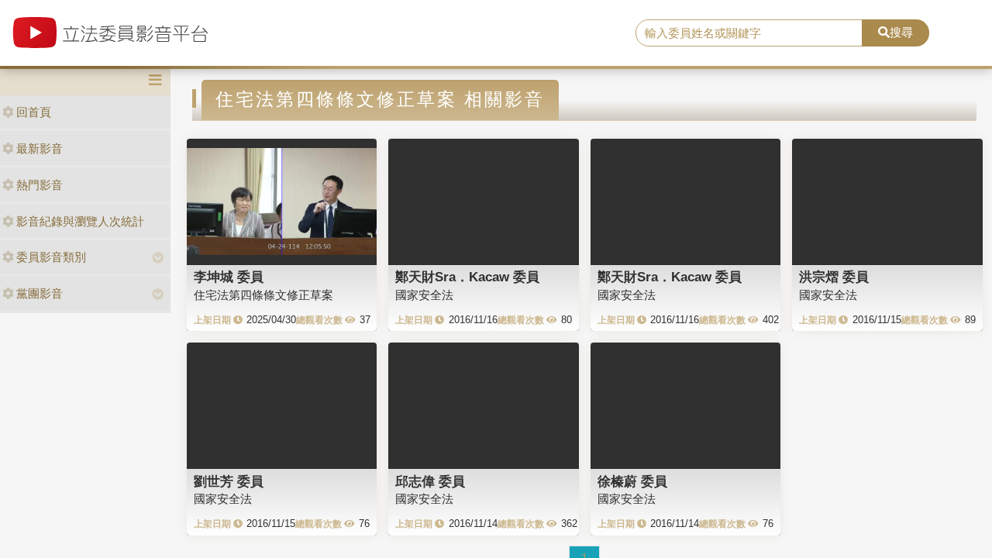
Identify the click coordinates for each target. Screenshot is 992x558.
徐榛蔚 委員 (632, 481)
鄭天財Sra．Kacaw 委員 (467, 277)
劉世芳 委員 (229, 481)
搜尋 (901, 32)
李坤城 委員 (229, 277)
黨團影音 (39, 293)
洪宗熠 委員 (834, 277)
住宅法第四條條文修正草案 (263, 294)
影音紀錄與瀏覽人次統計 (80, 221)
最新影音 (39, 148)
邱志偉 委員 (430, 481)
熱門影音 (39, 184)
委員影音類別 (51, 257)
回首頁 (33, 112)
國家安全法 (424, 294)
